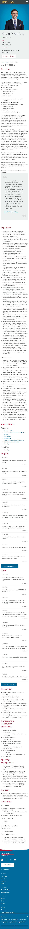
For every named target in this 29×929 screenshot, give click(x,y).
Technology (7, 444)
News (2, 883)
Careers (3, 901)
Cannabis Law (7, 438)
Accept (14, 925)
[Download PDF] (14, 65)
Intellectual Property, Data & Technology (14, 440)
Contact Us (7, 865)
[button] (27, 916)
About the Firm (5, 890)
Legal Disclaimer (5, 922)
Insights (3, 881)
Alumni (3, 898)
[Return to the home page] (8, 2)
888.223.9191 (6, 869)
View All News (8, 684)
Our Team (4, 876)
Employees (4, 910)
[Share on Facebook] (5, 65)
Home (2, 62)
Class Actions (7, 436)
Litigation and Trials (9, 431)
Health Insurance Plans (7, 912)
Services (3, 878)
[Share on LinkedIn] (10, 65)
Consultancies (5, 892)
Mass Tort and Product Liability (11, 442)
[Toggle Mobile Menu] (27, 2)
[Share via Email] (12, 65)
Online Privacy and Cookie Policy (18, 922)
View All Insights (9, 566)
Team (7, 62)
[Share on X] (7, 65)
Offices (3, 903)
